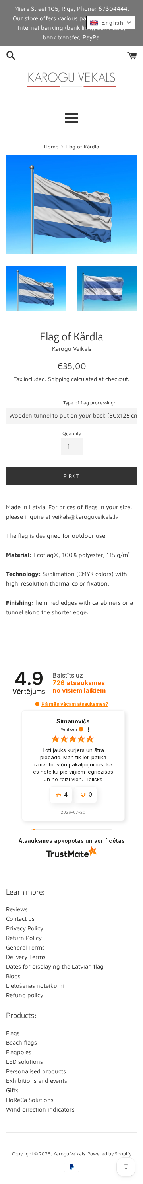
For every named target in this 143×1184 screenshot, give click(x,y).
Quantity (71, 433)
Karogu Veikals (69, 1154)
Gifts (12, 1090)
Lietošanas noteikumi (35, 985)
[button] (37, 704)
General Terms (25, 947)
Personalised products (36, 1071)
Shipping (59, 378)
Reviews (17, 909)
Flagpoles (18, 1052)
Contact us (20, 918)
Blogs (13, 976)
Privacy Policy (24, 928)
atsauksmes (79, 686)
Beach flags (21, 1042)
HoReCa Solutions (30, 1099)
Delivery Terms (26, 956)
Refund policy (24, 995)
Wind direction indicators (40, 1109)
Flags (13, 1033)
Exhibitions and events (36, 1080)
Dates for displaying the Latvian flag (55, 966)
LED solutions (24, 1061)
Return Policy (24, 937)
